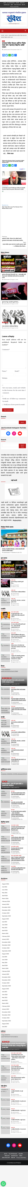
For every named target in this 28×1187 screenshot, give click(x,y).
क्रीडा (3, 678)
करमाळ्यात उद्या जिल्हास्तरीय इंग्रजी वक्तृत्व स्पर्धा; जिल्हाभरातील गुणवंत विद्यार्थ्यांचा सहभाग (18, 828)
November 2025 (6, 910)
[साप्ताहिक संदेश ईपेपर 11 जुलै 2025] (5, 1111)
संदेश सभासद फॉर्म (17, 4)
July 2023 (4, 991)
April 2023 (5, 1000)
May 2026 (4, 892)
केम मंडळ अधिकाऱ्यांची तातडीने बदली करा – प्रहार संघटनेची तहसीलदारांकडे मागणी (18, 625)
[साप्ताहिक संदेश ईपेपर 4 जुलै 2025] (5, 1120)
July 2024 (4, 956)
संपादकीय (17, 2)
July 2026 (4, 886)
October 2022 (5, 1017)
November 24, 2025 (15, 552)
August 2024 (5, 953)
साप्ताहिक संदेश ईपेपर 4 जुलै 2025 (18, 1119)
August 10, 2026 (15, 619)
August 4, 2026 (15, 651)
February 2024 (6, 971)
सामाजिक (17, 622)
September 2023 (6, 985)
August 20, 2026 (15, 303)
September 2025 (6, 916)
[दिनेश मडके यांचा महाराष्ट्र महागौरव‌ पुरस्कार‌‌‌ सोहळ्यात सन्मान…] (5, 1079)
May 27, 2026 (14, 787)
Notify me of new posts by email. (14, 404)
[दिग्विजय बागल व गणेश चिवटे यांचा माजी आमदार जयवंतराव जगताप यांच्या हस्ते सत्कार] (5, 647)
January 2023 (5, 1009)
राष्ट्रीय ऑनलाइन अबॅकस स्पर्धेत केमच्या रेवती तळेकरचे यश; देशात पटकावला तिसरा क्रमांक (17, 839)
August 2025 (5, 918)
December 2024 (6, 942)
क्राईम (3, 298)
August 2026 (5, 884)
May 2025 (4, 927)
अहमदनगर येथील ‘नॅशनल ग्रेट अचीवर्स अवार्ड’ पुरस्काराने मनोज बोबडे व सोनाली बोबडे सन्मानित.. (12, 238)
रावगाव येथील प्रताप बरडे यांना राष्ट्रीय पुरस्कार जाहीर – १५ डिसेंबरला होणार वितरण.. (14, 244)
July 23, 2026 (15, 863)
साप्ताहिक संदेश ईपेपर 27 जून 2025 (18, 1129)
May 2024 (4, 962)
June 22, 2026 (14, 683)
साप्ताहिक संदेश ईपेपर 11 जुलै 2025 (18, 1110)
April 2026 (5, 895)
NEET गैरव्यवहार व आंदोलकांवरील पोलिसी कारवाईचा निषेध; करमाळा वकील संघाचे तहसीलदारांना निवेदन (18, 858)
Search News (22, 446)
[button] (2, 31)
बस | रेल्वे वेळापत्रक (11, 2)
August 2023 (5, 988)
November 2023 (6, 980)
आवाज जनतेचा (5, 545)
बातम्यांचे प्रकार (7, 4)
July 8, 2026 (14, 872)
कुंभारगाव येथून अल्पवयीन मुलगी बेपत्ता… (10, 302)
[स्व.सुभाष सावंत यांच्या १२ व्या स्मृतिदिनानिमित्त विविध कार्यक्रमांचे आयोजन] (5, 616)
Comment (6, 349)
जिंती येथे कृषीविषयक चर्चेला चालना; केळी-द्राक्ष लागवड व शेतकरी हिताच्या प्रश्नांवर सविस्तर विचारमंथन (18, 636)
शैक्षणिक (10, 678)
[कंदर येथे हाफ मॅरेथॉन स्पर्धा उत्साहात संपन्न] (5, 691)
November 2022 (6, 1015)
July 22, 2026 (14, 1049)
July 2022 (4, 1026)
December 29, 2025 (16, 703)
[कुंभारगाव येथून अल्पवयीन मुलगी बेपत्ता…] (14, 291)
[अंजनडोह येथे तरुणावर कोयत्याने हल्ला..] (5, 751)
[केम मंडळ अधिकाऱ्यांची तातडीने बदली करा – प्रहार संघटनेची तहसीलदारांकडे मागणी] (5, 626)
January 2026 (5, 904)
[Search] (25, 30)
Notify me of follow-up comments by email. (14, 400)
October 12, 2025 (15, 1095)
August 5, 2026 (15, 630)
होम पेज (5, 2)
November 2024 (6, 945)
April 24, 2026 (15, 797)
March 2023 (5, 1003)
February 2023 (6, 1006)
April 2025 (5, 930)
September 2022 (6, 1020)
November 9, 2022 (15, 49)
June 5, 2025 (14, 1082)
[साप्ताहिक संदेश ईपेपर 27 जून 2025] (5, 1130)
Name (4, 371)
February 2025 (6, 936)
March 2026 (5, 898)
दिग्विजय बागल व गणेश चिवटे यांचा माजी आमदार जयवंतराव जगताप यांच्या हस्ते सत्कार (18, 646)
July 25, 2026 (15, 852)
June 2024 (4, 959)
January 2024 (5, 974)
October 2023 (5, 983)
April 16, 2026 (15, 807)
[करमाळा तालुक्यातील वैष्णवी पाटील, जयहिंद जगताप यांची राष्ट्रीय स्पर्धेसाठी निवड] (5, 710)
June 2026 (4, 889)
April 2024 (5, 965)
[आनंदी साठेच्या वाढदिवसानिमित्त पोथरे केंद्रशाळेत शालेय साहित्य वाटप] (5, 869)
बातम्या (3, 41)
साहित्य (12, 4)
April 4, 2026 (14, 694)
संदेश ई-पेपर (22, 2)
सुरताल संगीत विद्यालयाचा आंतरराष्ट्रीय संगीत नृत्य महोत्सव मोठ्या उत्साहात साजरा (17, 1068)
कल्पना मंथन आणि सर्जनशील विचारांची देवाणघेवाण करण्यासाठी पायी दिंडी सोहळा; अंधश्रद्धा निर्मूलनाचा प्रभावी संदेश (14, 1045)
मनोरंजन (4, 1041)
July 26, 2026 (15, 843)
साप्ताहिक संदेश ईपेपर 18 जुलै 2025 (18, 1101)
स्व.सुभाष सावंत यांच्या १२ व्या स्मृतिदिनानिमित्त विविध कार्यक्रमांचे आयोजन (17, 615)
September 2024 (6, 951)
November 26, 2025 (16, 819)
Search (3, 416)
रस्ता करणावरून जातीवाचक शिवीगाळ (10, 326)
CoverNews (11, 1162)
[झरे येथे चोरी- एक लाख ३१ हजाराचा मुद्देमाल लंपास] (5, 602)
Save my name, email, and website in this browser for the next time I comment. (14, 390)
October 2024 (5, 948)
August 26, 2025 (15, 1073)
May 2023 (4, 997)
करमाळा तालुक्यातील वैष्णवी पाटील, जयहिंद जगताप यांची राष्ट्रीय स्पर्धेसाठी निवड (18, 709)
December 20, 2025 (16, 714)
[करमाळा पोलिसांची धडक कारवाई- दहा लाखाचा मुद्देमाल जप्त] (5, 761)
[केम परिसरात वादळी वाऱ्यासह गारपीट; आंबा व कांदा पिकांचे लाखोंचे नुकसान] (5, 794)
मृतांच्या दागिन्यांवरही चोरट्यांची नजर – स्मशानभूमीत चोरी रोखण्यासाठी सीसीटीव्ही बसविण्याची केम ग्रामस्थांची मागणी (14, 276)
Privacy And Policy (14, 6)
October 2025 (5, 913)
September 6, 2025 (16, 1062)
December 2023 (6, 977)
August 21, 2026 (15, 279)
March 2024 (5, 968)
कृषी (3, 781)
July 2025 (4, 921)
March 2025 (5, 933)
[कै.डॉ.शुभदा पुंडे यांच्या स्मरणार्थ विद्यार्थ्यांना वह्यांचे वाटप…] (5, 850)
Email (17, 371)
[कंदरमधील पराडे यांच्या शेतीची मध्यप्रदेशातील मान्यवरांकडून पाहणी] (5, 804)
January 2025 (5, 939)
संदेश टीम (23, 4)
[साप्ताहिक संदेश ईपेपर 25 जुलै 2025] (5, 1092)
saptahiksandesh (6, 49)
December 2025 (6, 907)
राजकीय (12, 545)
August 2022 (5, 1023)
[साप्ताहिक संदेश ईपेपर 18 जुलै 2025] (5, 1102)
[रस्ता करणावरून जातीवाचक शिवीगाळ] (14, 315)
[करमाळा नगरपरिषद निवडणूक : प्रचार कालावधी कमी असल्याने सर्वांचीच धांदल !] (14, 538)
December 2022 (6, 1012)
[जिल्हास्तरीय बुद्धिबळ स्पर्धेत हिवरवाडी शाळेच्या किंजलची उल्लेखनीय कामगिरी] (5, 700)
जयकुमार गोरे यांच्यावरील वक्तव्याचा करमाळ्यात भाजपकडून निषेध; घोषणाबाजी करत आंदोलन (18, 657)
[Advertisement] (14, 221)
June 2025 (4, 924)
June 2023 (4, 994)
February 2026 (6, 901)
